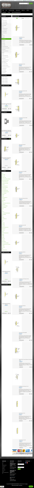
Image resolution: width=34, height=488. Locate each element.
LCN (2, 221)
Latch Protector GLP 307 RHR (23, 117)
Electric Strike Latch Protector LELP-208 (6, 104)
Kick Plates (3, 37)
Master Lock (3, 228)
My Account (6, 0)
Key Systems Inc (4, 218)
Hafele (3, 208)
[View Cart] (32, 3)
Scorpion (3, 237)
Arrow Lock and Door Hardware (6, 178)
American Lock (4, 177)
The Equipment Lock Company (6, 244)
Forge (2, 201)
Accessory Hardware (4, 31)
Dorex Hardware (4, 193)
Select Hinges (4, 241)
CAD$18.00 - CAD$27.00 (5, 78)
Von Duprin (3, 247)
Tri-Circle (3, 245)
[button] (2, 487)
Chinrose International (5, 187)
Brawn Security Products (5, 180)
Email (18, 465)
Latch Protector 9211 (22, 37)
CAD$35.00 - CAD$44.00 (5, 81)
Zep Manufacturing (4, 249)
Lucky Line (3, 225)
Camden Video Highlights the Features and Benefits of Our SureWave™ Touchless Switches (13, 464)
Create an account (12, 0)
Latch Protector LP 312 (22, 413)
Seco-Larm (3, 238)
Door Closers (3, 43)
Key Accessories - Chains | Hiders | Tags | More (5, 62)
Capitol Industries (4, 69)
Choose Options (4, 108)
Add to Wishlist (8, 108)
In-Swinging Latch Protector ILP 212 (23, 386)
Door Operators (3, 49)
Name (18, 462)
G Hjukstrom (3, 204)
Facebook (25, 462)
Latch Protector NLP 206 (22, 305)
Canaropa (3, 184)
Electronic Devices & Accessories (5, 66)
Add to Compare (10, 108)
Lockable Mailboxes (4, 68)
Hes (2, 210)
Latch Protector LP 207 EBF (22, 171)
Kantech (3, 217)
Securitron (3, 52)
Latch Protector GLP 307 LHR (23, 90)
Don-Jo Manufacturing (5, 190)
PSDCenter (20, 485)
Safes (2, 19)
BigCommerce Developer (15, 485)
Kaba (2, 215)
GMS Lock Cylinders (5, 205)
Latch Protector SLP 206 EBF (23, 332)
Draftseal (3, 194)
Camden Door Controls (5, 183)
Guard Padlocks (4, 207)
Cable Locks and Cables (5, 63)
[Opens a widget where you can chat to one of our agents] (31, 487)
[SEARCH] (28, 3)
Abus (2, 173)
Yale (2, 248)
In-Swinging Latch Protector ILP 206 (24, 278)
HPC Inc (3, 211)
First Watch (3, 198)
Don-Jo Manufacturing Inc (5, 191)
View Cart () (30, 0)
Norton (3, 231)
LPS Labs (3, 224)
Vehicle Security (4, 72)
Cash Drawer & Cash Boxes (5, 65)
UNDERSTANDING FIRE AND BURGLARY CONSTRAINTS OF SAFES (13, 471)
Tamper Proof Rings (4, 71)
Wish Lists (25, 0)
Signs (2, 34)
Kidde (2, 220)
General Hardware (4, 25)
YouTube (27, 462)
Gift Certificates (3, 0)
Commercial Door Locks (4, 28)
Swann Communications (5, 242)
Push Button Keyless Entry (5, 55)
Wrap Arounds (3, 40)
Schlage (3, 235)
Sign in (9, 0)
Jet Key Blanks (4, 214)
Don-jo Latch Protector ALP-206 (23, 198)
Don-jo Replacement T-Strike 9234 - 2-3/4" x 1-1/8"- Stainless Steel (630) (6, 131)
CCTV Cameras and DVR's (12, 477)
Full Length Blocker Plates (5, 46)
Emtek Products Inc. (4, 197)
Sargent (3, 234)
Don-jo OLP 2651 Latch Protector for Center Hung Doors (25, 360)
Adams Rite (3, 174)
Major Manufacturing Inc (5, 227)
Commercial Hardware (4, 22)
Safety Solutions (4, 58)
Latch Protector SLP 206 (22, 144)
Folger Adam (3, 200)
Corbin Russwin (4, 188)
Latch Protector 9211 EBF (22, 225)
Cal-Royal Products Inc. (5, 181)
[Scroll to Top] (31, 457)
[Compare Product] (30, 3)
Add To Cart (3, 135)
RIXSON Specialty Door (5, 232)
